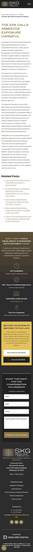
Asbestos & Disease (16, 485)
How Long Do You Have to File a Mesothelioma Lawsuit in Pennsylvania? (17, 182)
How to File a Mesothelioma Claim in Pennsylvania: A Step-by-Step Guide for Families (18, 219)
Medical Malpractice (16, 495)
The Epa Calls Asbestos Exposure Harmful (14, 16)
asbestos (4, 87)
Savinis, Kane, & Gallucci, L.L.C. (10, 14)
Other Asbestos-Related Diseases (16, 492)
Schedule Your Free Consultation (16, 435)
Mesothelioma (17, 489)
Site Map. (17, 547)
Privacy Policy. (26, 545)
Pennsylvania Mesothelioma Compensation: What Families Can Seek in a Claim (16, 202)
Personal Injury (16, 499)
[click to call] (4, 548)
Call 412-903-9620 (18, 360)
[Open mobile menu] (29, 4)
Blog (21, 14)
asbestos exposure (8, 138)
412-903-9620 (17, 510)
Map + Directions (16, 474)
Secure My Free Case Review (16, 352)
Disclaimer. (17, 545)
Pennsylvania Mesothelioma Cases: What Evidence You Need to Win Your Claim (17, 210)
